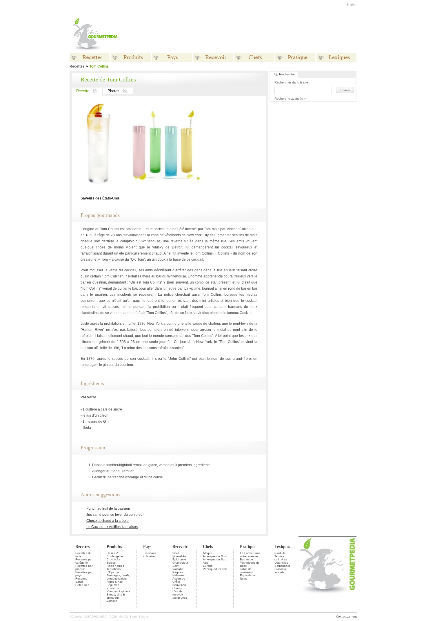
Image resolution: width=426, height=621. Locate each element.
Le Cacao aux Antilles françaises (112, 527)
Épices (111, 562)
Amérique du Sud (214, 559)
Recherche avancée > (290, 98)
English (351, 4)
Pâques (177, 572)
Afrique (207, 553)
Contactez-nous (346, 616)
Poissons (113, 588)
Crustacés (113, 559)
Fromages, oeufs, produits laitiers (118, 577)
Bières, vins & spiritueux (116, 596)
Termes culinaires (280, 558)
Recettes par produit (83, 567)
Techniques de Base (250, 564)
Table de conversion (247, 570)
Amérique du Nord (215, 556)
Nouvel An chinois (179, 586)
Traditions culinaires (149, 554)
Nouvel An (179, 556)
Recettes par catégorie (83, 561)
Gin (106, 422)
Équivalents (248, 575)
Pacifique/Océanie (215, 569)
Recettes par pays (83, 574)
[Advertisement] (249, 34)
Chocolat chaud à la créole (107, 521)
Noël (175, 553)
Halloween (179, 575)
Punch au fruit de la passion (108, 508)
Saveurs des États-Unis (100, 198)
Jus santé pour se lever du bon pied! (114, 515)
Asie (206, 562)
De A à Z (112, 553)
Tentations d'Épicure (114, 570)
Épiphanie (179, 559)
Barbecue (246, 559)
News (243, 578)
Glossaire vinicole (280, 570)
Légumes (113, 584)
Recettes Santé (81, 580)
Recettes (82, 546)
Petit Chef (82, 584)
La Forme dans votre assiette (250, 554)
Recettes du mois (83, 554)
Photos (113, 91)
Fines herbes (115, 565)
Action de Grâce (178, 580)
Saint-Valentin (177, 567)
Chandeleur (180, 562)
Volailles (112, 600)
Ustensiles (281, 562)
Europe (208, 565)
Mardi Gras (179, 597)
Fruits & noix (115, 581)
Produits (114, 546)
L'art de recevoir (177, 593)
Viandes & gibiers (118, 591)
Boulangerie (115, 556)
